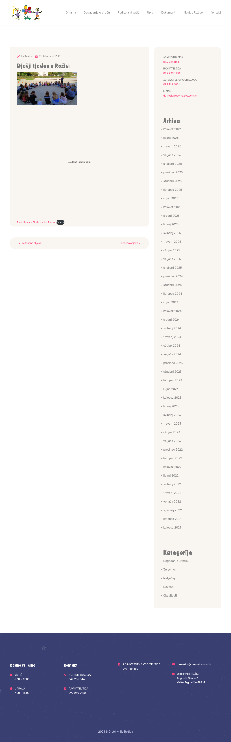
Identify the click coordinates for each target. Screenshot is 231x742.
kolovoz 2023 (172, 397)
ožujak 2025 (171, 250)
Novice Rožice (193, 12)
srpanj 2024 (171, 319)
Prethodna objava (31, 243)
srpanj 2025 (171, 215)
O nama (71, 12)
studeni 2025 (172, 181)
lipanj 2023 (170, 406)
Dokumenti (168, 12)
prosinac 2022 (173, 449)
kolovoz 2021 (172, 527)
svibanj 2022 (172, 484)
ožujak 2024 (171, 345)
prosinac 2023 (173, 363)
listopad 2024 (172, 293)
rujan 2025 (170, 198)
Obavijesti (170, 595)
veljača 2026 (172, 155)
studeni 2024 (172, 285)
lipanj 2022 (171, 475)
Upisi (150, 12)
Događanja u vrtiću (97, 12)
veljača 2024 (172, 354)
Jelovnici (169, 569)
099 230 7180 (171, 73)
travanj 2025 (172, 241)
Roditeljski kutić (128, 12)
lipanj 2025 (170, 224)
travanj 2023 (172, 423)
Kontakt (215, 12)
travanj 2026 (172, 146)
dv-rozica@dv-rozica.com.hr (180, 95)
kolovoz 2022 (172, 467)
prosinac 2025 (173, 172)
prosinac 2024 (173, 276)
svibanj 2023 (172, 415)
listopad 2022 (172, 458)
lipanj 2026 (171, 137)
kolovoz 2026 (172, 129)
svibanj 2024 (172, 328)
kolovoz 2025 (172, 207)
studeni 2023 (172, 371)
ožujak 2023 (171, 432)
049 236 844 (171, 62)
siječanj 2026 (172, 163)
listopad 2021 (172, 519)
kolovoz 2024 (172, 311)
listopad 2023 (172, 380)
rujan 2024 (170, 302)
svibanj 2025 (172, 233)
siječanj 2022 (172, 510)
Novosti (168, 587)
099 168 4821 (171, 84)
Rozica (28, 56)
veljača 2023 (172, 441)
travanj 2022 (172, 493)
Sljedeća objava (129, 243)
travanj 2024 (172, 337)
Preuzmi (60, 222)
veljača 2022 (172, 501)
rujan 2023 (170, 389)
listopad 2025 (172, 189)
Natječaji (169, 578)
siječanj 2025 (172, 267)
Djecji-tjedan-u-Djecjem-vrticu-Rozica (36, 222)
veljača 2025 (172, 259)
